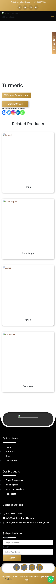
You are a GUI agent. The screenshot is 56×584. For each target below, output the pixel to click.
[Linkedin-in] (39, 567)
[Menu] (52, 16)
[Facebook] (4, 112)
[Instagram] (13, 112)
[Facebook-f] (16, 567)
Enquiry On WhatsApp (17, 95)
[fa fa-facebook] (19, 7)
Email (6, 547)
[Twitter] (9, 112)
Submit (11, 558)
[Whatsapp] (22, 112)
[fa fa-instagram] (30, 7)
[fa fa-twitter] (25, 7)
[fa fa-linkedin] (36, 7)
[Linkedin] (18, 112)
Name (6, 537)
